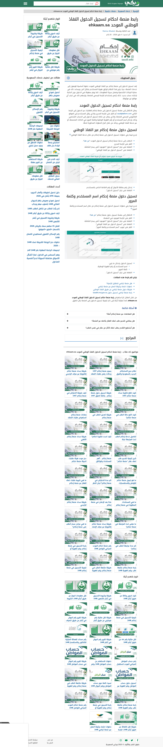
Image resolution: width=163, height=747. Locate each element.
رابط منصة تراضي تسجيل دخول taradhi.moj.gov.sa (112, 292)
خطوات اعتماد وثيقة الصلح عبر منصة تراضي (115, 286)
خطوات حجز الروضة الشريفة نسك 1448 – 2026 (43, 244)
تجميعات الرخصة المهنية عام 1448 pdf (43, 250)
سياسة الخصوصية (31, 739)
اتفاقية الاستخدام (31, 742)
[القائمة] (25, 3)
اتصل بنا (50, 742)
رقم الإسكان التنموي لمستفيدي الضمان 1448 (43, 235)
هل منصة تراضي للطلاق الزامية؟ (119, 283)
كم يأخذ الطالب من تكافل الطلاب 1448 (44, 208)
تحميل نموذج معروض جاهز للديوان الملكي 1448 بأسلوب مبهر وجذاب (45, 202)
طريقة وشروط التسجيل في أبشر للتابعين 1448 (46, 219)
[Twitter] (132, 740)
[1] (70, 134)
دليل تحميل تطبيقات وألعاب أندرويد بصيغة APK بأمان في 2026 (45, 194)
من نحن (50, 739)
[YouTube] (126, 740)
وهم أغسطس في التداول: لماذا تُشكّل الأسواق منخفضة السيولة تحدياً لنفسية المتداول (43, 258)
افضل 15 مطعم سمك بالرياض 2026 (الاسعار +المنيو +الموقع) (45, 227)
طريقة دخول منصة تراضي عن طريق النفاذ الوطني (112, 289)
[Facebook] (137, 740)
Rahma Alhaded (109, 31)
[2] (131, 208)
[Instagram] (121, 740)
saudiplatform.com (124, 113)
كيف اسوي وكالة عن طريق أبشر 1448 (44, 213)
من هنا (86, 141)
